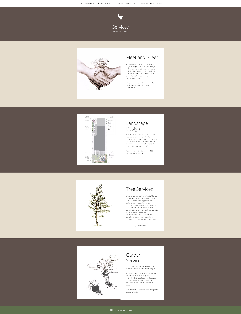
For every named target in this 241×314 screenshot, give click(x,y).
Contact (134, 85)
